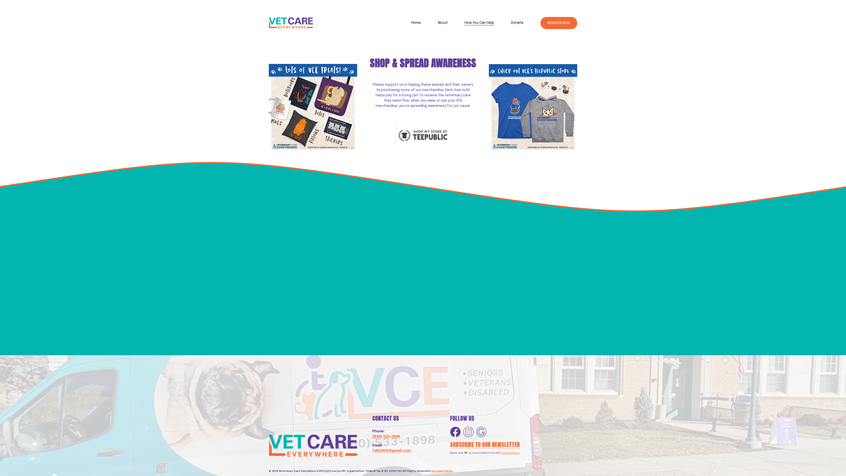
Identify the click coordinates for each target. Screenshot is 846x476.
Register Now (558, 23)
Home (416, 23)
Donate (517, 23)
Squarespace (510, 453)
